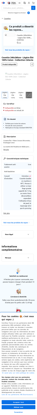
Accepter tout (18, 402)
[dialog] (18, 363)
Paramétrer (18, 412)
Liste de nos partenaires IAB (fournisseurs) (17, 394)
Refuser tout (18, 407)
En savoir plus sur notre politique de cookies (18, 373)
